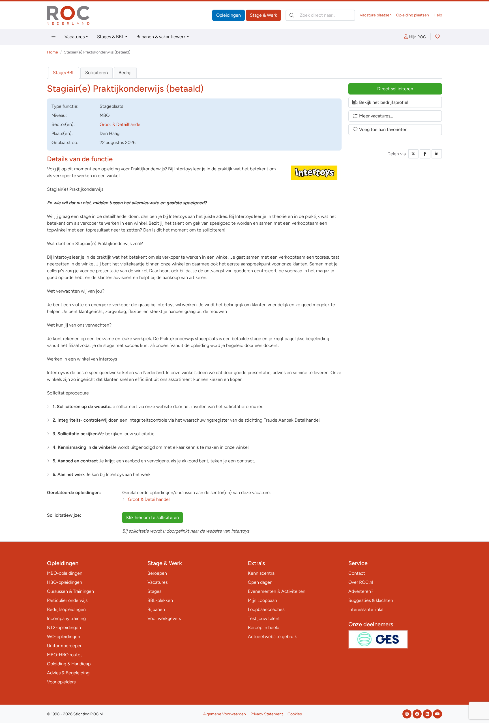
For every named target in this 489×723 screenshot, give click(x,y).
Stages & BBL (110, 36)
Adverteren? (360, 591)
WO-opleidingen (63, 636)
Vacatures (75, 36)
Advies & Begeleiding (68, 672)
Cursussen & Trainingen (70, 591)
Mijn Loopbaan (262, 600)
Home (52, 52)
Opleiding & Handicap (69, 663)
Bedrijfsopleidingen (66, 609)
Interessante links (365, 609)
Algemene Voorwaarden (224, 714)
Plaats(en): (62, 133)
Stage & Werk (263, 15)
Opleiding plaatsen (412, 15)
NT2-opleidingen (64, 627)
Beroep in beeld (263, 627)
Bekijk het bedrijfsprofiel (383, 102)
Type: (65, 106)
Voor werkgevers (164, 618)
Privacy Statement (266, 714)
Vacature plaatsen (376, 15)
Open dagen (260, 582)
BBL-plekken (160, 600)
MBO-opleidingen (64, 573)
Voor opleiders (61, 682)
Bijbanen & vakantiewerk (161, 36)
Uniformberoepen (65, 645)
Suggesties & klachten (370, 600)
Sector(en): (63, 124)
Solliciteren (96, 72)
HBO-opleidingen (64, 582)
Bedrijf (125, 72)
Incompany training (66, 618)
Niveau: (59, 115)
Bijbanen (156, 609)
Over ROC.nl (360, 582)
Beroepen (157, 573)
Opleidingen (228, 15)
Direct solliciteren (395, 88)
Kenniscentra (261, 573)
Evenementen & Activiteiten (276, 591)
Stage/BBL (63, 72)
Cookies (295, 714)
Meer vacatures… (376, 116)
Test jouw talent (264, 618)
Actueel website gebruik (272, 636)
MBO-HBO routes (64, 654)
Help (438, 15)
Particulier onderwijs (67, 600)
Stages (154, 591)
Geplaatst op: (65, 142)
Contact (356, 573)
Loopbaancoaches (266, 609)
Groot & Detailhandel (120, 124)
